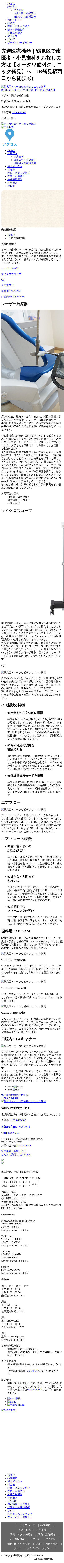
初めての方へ (14, 19)
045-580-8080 (24, 1145)
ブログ (11, 39)
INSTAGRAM (47, 90)
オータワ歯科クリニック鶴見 (17, 1558)
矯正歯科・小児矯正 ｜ (21, 1543)
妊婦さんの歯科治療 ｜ (49, 1543)
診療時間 (6, 90)
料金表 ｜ (45, 1529)
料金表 (11, 23)
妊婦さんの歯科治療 (25, 16)
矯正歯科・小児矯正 (25, 13)
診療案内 (12, 6)
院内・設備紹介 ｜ (49, 1534)
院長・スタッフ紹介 (18, 26)
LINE (36, 90)
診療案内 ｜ (47, 1525)
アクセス (12, 36)
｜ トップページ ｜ (27, 1525)
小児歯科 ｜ (53, 1539)
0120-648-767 (19, 112)
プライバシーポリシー (19, 42)
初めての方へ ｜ (29, 1529)
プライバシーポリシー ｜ (42, 1548)
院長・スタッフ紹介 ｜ (23, 1534)
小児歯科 (19, 10)
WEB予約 (27, 90)
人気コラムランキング (19, 1514)
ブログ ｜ (20, 1548)
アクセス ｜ (37, 1539)
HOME (11, 3)
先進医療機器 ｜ (20, 1539)
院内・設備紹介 (16, 29)
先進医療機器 (14, 32)
